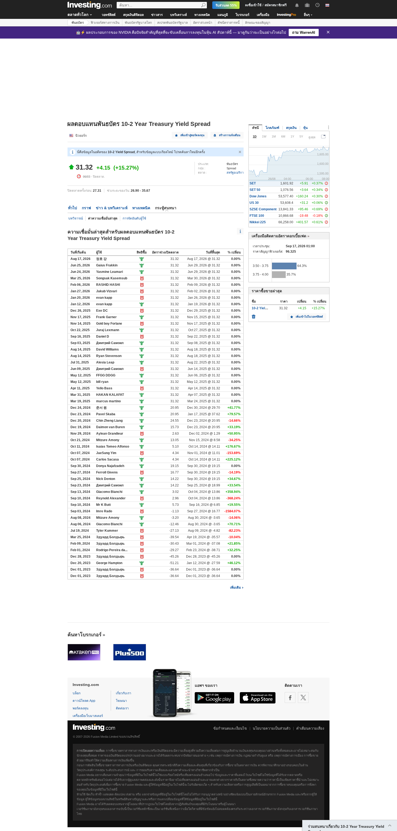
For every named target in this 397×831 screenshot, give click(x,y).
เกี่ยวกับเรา (123, 693)
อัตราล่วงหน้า (202, 23)
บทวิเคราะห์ (178, 15)
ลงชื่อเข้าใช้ (253, 5)
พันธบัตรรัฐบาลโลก (138, 23)
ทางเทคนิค (202, 15)
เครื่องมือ (263, 15)
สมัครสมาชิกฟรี (276, 5)
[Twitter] (303, 697)
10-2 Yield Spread (265, 308)
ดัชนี (255, 128)
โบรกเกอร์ (242, 15)
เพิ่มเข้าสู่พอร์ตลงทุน (192, 135)
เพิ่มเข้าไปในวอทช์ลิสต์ (309, 316)
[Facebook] (290, 697)
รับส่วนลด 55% (226, 5)
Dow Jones (258, 196)
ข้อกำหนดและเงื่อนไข (230, 728)
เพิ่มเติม (235, 587)
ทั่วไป (72, 208)
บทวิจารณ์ (75, 218)
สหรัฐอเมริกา (235, 172)
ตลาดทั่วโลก (78, 14)
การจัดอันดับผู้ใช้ (134, 218)
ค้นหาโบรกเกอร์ (85, 634)
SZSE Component (263, 209)
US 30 (254, 203)
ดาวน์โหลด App (84, 701)
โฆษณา (121, 701)
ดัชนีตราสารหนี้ (229, 23)
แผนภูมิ (222, 15)
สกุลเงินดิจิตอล (133, 15)
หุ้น (305, 128)
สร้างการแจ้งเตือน (229, 135)
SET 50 (255, 190)
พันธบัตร (78, 23)
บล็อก (76, 693)
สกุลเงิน (291, 128)
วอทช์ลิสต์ (109, 15)
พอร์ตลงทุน (80, 708)
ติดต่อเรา (122, 708)
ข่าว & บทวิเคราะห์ (111, 208)
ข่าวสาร (157, 15)
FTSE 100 (257, 216)
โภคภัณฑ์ (272, 128)
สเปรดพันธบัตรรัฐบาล (172, 23)
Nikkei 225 (258, 222)
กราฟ (86, 208)
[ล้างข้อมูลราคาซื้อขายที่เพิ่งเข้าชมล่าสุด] (253, 315)
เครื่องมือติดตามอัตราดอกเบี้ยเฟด (279, 236)
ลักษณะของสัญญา (257, 23)
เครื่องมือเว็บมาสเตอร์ (88, 716)
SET (253, 183)
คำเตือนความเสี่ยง (310, 728)
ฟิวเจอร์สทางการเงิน (105, 23)
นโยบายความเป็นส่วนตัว (271, 728)
